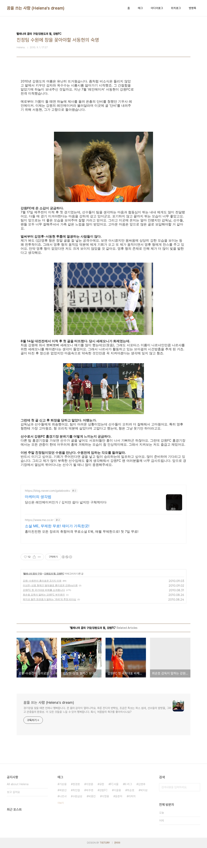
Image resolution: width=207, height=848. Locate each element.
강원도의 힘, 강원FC (54, 573)
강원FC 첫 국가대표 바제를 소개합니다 (44, 589)
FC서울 (114, 784)
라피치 (132, 796)
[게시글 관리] (39, 557)
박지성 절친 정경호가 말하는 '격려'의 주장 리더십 (49, 599)
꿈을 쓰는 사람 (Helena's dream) (35, 8)
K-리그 (128, 784)
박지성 (144, 790)
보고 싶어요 (13, 792)
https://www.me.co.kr (39, 520)
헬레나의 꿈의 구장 (32, 573)
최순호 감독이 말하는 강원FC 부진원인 (44, 594)
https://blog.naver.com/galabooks (47, 490)
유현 (101, 784)
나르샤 (63, 796)
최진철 (76, 790)
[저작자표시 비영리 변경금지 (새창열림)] (66, 557)
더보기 (61, 803)
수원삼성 (77, 796)
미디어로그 (157, 8)
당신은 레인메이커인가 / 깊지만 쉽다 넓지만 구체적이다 (66, 502)
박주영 (89, 790)
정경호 (76, 784)
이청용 (105, 796)
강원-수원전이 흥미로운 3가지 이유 (42, 580)
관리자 (117, 842)
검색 (196, 787)
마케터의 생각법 (38, 496)
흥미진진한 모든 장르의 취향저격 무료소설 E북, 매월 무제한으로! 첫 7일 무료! (81, 531)
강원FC (103, 790)
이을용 (117, 790)
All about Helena (18, 784)
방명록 (192, 8)
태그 (140, 8)
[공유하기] (34, 557)
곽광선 (63, 790)
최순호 (130, 790)
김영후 (141, 784)
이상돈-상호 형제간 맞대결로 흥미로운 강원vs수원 (50, 585)
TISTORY (105, 842)
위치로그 (176, 8)
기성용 (63, 784)
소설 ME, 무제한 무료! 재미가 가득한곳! (57, 526)
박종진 (92, 796)
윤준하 (118, 796)
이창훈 (89, 784)
